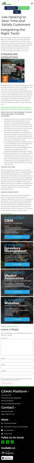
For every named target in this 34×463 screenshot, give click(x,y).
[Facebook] (2, 442)
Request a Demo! (6, 213)
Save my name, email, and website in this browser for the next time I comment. (16, 379)
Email (3, 364)
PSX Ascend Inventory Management (11, 398)
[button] (32, 3)
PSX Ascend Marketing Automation (11, 403)
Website (3, 371)
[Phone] (12, 442)
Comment (4, 338)
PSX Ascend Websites (7, 401)
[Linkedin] (7, 442)
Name (3, 358)
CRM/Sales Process (12, 326)
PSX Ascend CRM (6, 395)
